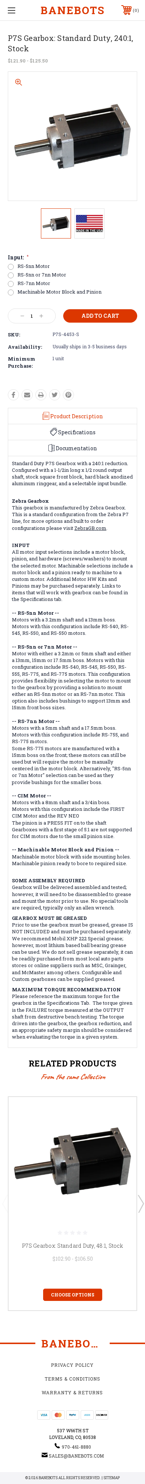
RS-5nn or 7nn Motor (41, 274)
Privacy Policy (72, 1365)
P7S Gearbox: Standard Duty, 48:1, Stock (72, 1245)
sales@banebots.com (76, 1456)
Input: (18, 257)
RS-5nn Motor (33, 266)
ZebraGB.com (90, 528)
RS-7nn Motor (33, 283)
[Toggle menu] (21, 10)
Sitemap (111, 1477)
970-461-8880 (76, 1447)
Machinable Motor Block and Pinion (59, 292)
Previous (5, 1203)
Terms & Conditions (72, 1379)
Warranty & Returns (72, 1392)
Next (140, 1203)
